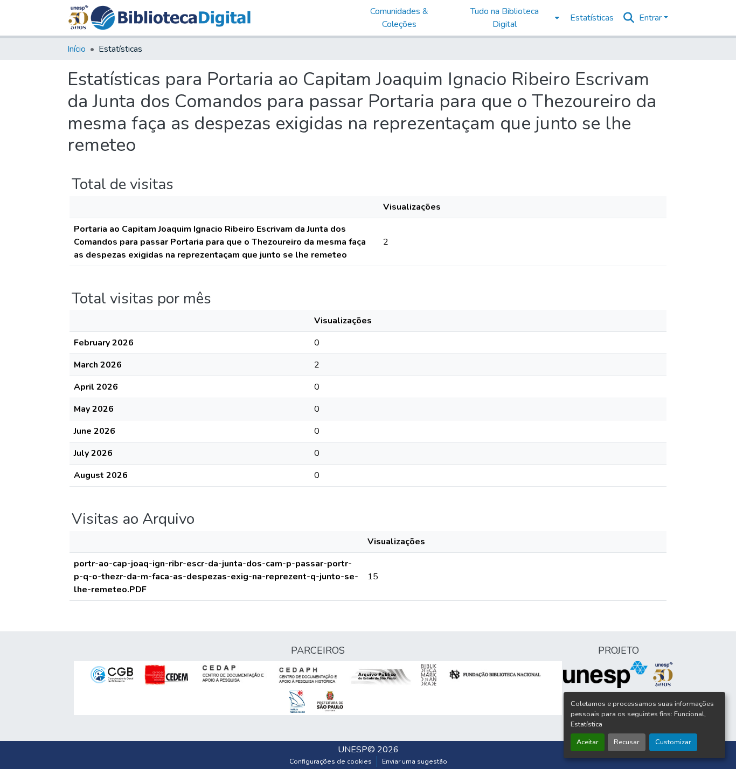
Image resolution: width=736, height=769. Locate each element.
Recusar (627, 742)
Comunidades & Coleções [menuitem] (399, 17)
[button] (170, 17)
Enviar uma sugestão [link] (414, 761)
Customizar (673, 742)
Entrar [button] (651, 18)
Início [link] (76, 49)
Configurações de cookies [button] (330, 761)
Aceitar (588, 742)
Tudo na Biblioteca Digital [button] (504, 17)
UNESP (352, 750)
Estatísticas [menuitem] (592, 18)
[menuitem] (507, 18)
